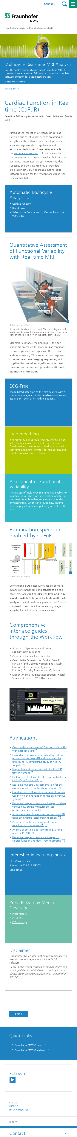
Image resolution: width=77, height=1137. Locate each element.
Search (64, 4)
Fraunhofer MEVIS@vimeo (29, 1045)
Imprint (13, 1106)
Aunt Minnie (19, 918)
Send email (16, 869)
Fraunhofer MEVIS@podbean (30, 1050)
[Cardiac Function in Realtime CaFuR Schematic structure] (37, 294)
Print (18, 1014)
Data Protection (19, 1110)
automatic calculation (26, 153)
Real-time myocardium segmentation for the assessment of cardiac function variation (37, 786)
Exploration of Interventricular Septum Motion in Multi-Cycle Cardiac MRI (39, 779)
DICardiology (19, 922)
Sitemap (13, 1103)
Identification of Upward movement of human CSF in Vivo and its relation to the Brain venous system (38, 796)
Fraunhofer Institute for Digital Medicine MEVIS (29, 28)
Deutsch (49, 4)
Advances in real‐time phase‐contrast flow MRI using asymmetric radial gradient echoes (38, 816)
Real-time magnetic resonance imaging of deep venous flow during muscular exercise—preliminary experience (39, 807)
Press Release (19, 913)
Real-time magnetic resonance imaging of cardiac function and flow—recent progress (36, 839)
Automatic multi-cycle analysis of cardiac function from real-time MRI (35, 823)
